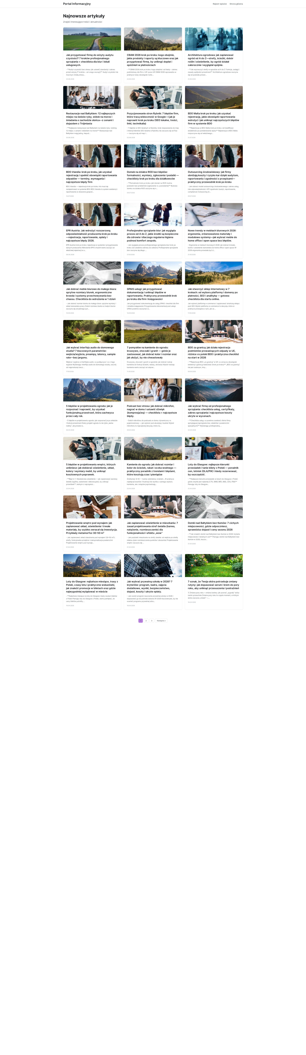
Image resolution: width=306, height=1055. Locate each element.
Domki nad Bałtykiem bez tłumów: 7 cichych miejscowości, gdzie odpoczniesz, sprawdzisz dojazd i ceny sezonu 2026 (213, 526)
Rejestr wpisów (220, 4)
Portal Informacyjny (77, 4)
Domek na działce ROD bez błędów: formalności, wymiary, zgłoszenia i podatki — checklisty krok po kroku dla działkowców (153, 175)
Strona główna (236, 4)
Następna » (161, 621)
